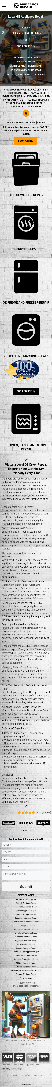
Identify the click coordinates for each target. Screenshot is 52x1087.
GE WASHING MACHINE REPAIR (26, 356)
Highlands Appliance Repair (26, 940)
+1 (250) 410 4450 (26, 983)
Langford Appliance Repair (26, 907)
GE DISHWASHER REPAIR (26, 195)
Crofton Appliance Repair (26, 967)
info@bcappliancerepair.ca (26, 986)
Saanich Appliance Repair (26, 903)
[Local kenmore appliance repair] (37, 823)
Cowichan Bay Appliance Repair (26, 959)
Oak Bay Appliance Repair (26, 914)
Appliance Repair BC (26, 1044)
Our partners (26, 1084)
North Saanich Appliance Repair (26, 929)
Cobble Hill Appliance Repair (26, 955)
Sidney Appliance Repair (26, 925)
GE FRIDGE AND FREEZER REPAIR (26, 302)
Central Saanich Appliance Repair (26, 922)
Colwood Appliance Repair (26, 911)
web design (17, 1068)
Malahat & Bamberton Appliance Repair (26, 970)
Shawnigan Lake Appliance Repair (26, 952)
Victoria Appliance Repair (26, 899)
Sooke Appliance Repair (26, 944)
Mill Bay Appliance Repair (26, 963)
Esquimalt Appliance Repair (26, 918)
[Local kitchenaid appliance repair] (20, 823)
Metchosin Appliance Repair (26, 937)
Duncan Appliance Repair (26, 948)
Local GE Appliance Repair (26, 16)
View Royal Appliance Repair (26, 933)
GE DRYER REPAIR (26, 249)
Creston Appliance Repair (26, 974)
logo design (6, 1068)
